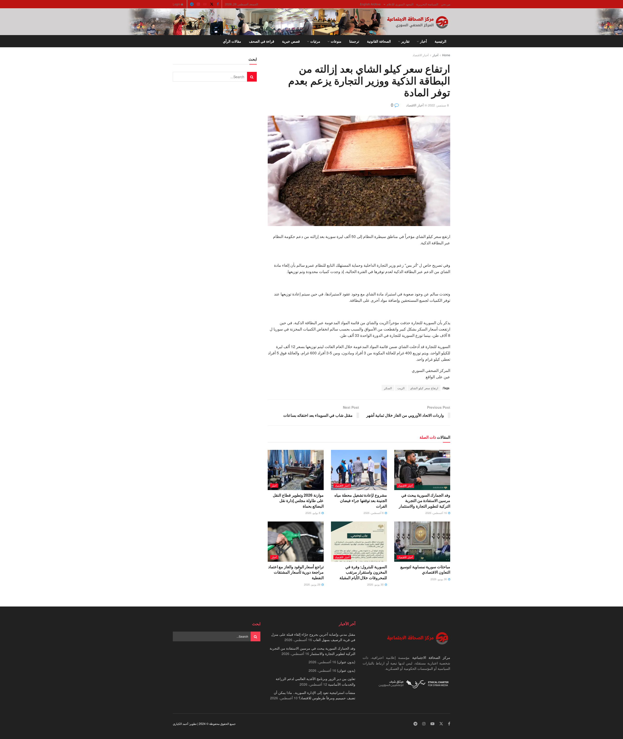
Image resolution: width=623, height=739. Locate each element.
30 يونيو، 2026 (439, 579)
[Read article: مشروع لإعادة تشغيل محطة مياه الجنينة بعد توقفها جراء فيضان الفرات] (359, 470)
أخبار (423, 41)
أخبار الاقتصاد (420, 55)
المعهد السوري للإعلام (400, 4)
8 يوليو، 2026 (313, 513)
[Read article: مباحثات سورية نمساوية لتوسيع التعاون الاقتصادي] (422, 541)
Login (177, 4)
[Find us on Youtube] (205, 4)
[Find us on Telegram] (191, 4)
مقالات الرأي (232, 41)
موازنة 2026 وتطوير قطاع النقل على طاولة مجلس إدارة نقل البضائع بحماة (298, 500)
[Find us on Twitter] (211, 4)
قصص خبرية (291, 41)
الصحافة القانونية (379, 41)
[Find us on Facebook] (218, 4)
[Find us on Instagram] (198, 4)
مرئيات (315, 41)
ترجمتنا (354, 41)
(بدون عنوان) (346, 661)
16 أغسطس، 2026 (436, 513)
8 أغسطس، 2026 (374, 513)
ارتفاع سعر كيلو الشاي (424, 388)
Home (446, 55)
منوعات (336, 41)
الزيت (400, 388)
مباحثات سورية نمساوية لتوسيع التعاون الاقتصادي (425, 569)
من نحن (445, 4)
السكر (388, 388)
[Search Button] (174, 41)
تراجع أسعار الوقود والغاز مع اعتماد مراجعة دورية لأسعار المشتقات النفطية (296, 572)
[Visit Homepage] (418, 21)
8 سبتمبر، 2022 (438, 105)
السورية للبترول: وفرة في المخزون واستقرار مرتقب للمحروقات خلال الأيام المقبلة (363, 572)
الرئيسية (440, 41)
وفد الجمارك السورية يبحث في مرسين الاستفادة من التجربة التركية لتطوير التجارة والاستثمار (424, 500)
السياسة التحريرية (427, 4)
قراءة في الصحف (261, 41)
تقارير (405, 41)
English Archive (370, 4)
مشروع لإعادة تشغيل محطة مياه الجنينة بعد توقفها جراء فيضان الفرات (360, 500)
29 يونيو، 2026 (312, 584)
